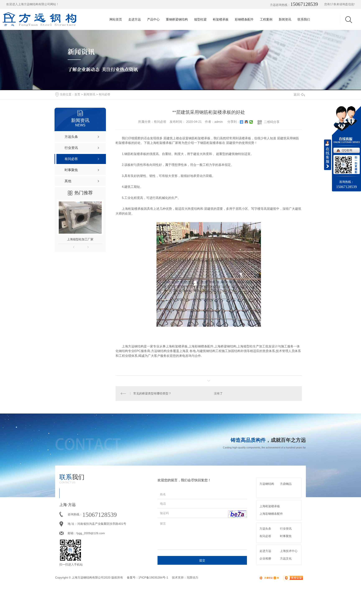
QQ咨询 (347, 150)
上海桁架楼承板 (269, 506)
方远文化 (286, 558)
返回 (297, 94)
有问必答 (104, 94)
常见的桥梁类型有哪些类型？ (152, 393)
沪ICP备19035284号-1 (153, 577)
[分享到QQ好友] (246, 122)
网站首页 (115, 19)
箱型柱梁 (200, 19)
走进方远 (134, 19)
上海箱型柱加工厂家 (80, 239)
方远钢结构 (266, 483)
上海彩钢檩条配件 (271, 513)
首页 (77, 94)
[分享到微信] (251, 122)
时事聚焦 (286, 536)
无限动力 (192, 577)
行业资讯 (286, 528)
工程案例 (266, 19)
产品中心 (153, 19)
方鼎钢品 (286, 483)
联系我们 (303, 19)
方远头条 (265, 528)
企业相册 (265, 558)
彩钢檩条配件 (244, 19)
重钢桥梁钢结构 (177, 19)
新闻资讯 (285, 19)
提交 (202, 560)
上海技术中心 (288, 551)
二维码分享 (272, 122)
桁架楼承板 (221, 19)
